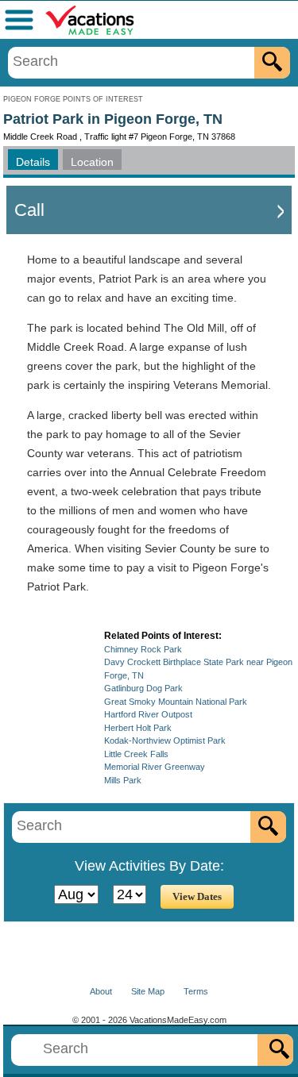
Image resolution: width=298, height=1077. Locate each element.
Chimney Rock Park (143, 649)
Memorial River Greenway (154, 766)
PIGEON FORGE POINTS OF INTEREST (73, 99)
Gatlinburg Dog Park (143, 688)
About (101, 991)
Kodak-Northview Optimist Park (165, 740)
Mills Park (122, 780)
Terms (196, 991)
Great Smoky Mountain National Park (175, 701)
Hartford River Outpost (148, 714)
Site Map (147, 991)
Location (92, 162)
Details (33, 162)
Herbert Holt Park (138, 728)
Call (29, 210)
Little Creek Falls (136, 754)
